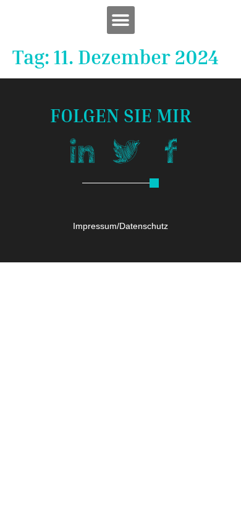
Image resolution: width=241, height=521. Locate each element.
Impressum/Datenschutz (120, 226)
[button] (121, 20)
